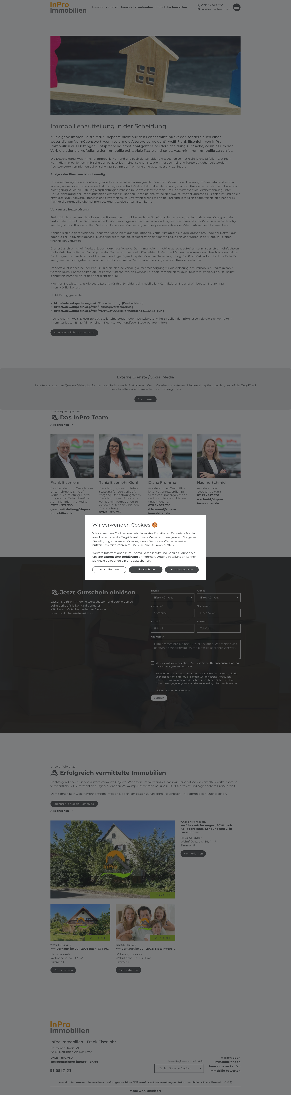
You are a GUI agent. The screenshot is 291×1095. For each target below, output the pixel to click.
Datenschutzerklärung (121, 556)
